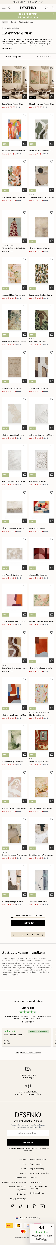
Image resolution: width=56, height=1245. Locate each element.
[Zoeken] (10, 8)
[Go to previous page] (13, 934)
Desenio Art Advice (38, 1160)
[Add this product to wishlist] (24, 68)
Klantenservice (36, 1164)
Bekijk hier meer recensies (28, 1053)
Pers (24, 1164)
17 (38, 934)
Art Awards (21, 1194)
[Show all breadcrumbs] (5, 22)
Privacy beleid (17, 1148)
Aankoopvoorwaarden (39, 1173)
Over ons (22, 1160)
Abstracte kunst (26, 22)
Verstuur (28, 1142)
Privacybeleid (35, 1182)
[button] (42, 1233)
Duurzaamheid (20, 1178)
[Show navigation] (4, 8)
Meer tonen (28, 923)
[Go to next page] (42, 934)
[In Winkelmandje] (24, 96)
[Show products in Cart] (52, 8)
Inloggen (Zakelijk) (18, 1199)
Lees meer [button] (7, 48)
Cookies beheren (37, 1193)
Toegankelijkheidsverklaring (14, 1182)
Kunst (13, 22)
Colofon (23, 1169)
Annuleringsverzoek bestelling (38, 1187)
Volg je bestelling (37, 1169)
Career (23, 1173)
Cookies (33, 1178)
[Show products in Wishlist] (46, 8)
